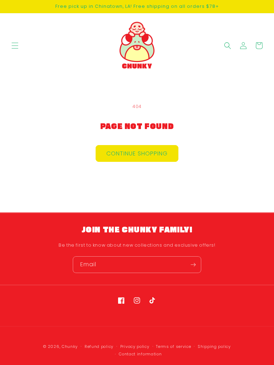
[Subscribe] (193, 264)
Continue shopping (137, 153)
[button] (15, 45)
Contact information (140, 354)
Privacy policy (134, 346)
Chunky (70, 346)
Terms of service (173, 346)
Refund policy (99, 346)
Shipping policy (214, 346)
